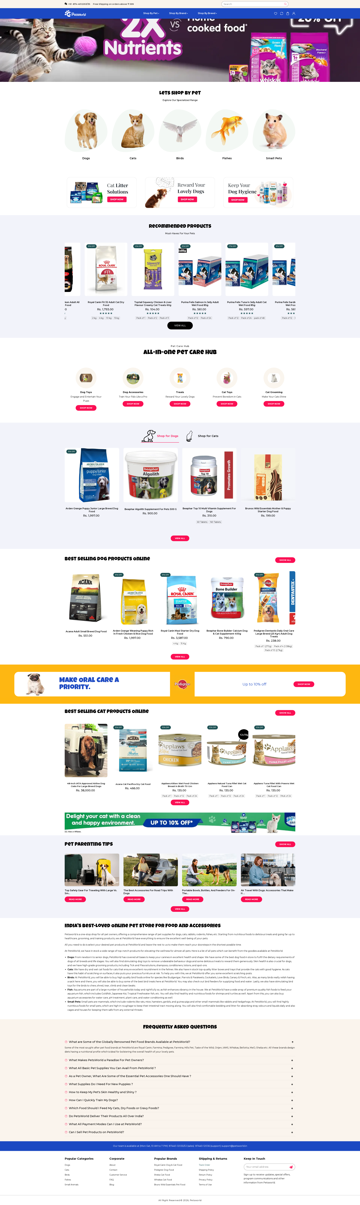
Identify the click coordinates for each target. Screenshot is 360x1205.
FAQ (111, 1179)
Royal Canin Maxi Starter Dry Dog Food (180, 632)
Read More (75, 899)
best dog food (237, 957)
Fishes (227, 158)
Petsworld (196, 1200)
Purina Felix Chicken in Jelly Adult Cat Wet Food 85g (227, 304)
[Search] (285, 4)
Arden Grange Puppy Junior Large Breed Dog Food (92, 510)
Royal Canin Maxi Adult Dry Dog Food (86, 303)
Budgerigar (174, 977)
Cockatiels (210, 977)
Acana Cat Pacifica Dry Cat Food (133, 784)
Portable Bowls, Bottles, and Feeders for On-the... (208, 892)
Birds (180, 158)
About (112, 1165)
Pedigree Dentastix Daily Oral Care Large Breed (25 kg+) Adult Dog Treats (274, 633)
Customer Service (118, 1175)
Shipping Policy (206, 1170)
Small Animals (71, 1184)
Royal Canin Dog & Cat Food (168, 1165)
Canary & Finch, (238, 977)
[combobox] (254, 4)
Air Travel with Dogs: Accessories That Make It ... (267, 892)
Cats (133, 158)
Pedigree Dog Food (164, 1170)
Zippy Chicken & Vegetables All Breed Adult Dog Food (133, 304)
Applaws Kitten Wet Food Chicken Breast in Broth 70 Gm (180, 785)
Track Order (204, 1165)
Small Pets (274, 158)
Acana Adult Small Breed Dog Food (86, 631)
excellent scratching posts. (237, 973)
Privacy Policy (205, 1179)
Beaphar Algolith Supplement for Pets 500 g (151, 509)
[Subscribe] (291, 1167)
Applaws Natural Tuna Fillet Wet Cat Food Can (227, 785)
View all (180, 325)
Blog (111, 1184)
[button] (287, 13)
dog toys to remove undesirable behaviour (162, 961)
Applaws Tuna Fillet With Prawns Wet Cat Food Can (274, 785)
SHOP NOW (304, 684)
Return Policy (205, 1175)
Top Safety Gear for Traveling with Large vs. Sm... (91, 892)
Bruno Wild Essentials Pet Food (169, 1184)
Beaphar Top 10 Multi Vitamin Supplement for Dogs (209, 510)
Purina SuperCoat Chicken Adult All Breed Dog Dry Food (274, 304)
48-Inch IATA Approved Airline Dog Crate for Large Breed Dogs (86, 785)
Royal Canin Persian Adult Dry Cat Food (180, 304)
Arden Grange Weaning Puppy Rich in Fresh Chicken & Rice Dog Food (133, 632)
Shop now (86, 408)
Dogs (86, 158)
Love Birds (223, 977)
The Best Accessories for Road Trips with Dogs (148, 892)
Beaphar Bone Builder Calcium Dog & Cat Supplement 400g (227, 632)
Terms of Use (205, 1184)
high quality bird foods (130, 977)
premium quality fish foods (262, 989)
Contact (113, 1170)
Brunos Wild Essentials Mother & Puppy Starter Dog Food (268, 510)
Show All (285, 560)
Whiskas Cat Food (163, 1179)
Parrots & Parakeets (193, 977)
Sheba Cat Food (162, 1175)
